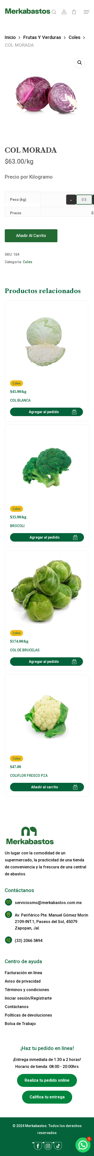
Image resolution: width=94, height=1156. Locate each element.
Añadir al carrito (31, 235)
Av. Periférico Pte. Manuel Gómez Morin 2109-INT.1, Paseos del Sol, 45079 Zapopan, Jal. (51, 921)
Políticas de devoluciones (28, 1015)
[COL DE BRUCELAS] (46, 599)
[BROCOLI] (47, 474)
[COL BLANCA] (46, 350)
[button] (86, 11)
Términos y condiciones (27, 989)
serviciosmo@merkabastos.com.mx (48, 902)
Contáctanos (17, 1006)
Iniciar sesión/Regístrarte (28, 998)
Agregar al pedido (44, 412)
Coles (74, 37)
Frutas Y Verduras (42, 37)
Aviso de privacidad (23, 981)
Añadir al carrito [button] (44, 787)
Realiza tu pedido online (47, 1080)
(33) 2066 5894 (28, 940)
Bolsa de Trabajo (20, 1023)
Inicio (10, 37)
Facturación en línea (23, 972)
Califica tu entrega (47, 1097)
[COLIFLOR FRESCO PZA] (47, 724)
